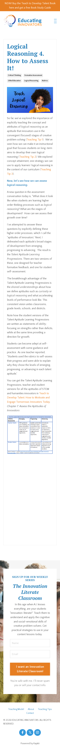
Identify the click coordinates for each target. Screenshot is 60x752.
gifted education (14, 81)
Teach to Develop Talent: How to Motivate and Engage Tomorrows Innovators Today (28, 397)
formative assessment (33, 75)
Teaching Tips (45, 709)
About (31, 709)
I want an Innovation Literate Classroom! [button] (30, 669)
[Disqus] (30, 498)
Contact (30, 713)
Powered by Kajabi (30, 743)
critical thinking (14, 75)
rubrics (45, 81)
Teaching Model (16, 709)
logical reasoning (31, 81)
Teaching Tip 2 (27, 156)
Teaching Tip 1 (35, 139)
